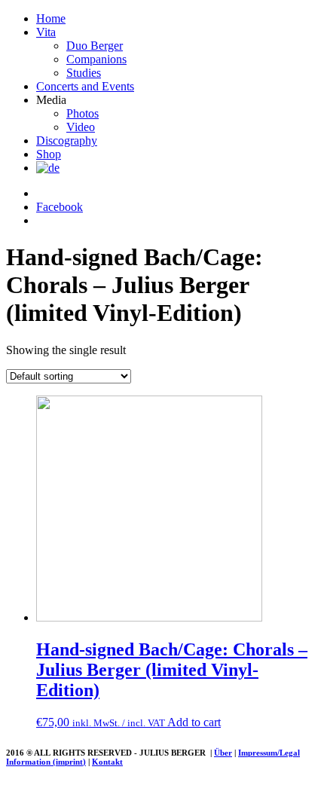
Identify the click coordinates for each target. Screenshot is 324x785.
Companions (96, 59)
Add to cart (194, 722)
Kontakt (107, 761)
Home (51, 18)
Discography (66, 140)
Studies (83, 72)
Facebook (59, 206)
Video (80, 127)
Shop (48, 154)
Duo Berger (94, 45)
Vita (46, 32)
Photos (82, 113)
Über (223, 752)
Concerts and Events (85, 86)
